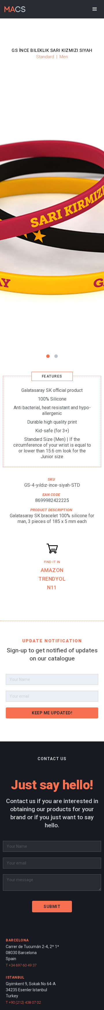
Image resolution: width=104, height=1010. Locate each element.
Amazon (52, 570)
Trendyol (52, 579)
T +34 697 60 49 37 (21, 965)
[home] (13, 7)
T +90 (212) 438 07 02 (23, 1002)
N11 (52, 587)
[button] (94, 9)
